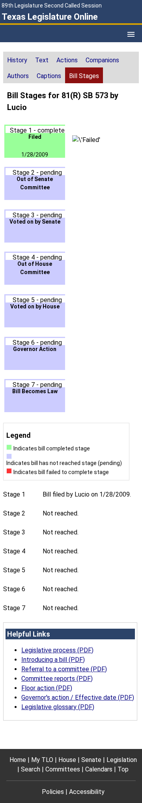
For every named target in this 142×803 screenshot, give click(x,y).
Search (30, 769)
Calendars (98, 769)
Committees (62, 769)
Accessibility (87, 792)
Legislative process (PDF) (57, 650)
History (17, 60)
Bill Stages (84, 76)
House (67, 760)
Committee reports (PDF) (57, 678)
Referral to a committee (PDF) (64, 669)
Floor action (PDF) (46, 688)
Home (17, 760)
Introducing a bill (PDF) (53, 659)
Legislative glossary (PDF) (57, 707)
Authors (18, 76)
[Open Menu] (131, 34)
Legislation (121, 760)
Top (123, 769)
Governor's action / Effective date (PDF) (77, 697)
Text (42, 60)
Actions (67, 60)
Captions (49, 76)
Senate (91, 760)
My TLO (42, 760)
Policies (53, 792)
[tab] (17, 59)
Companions (102, 60)
